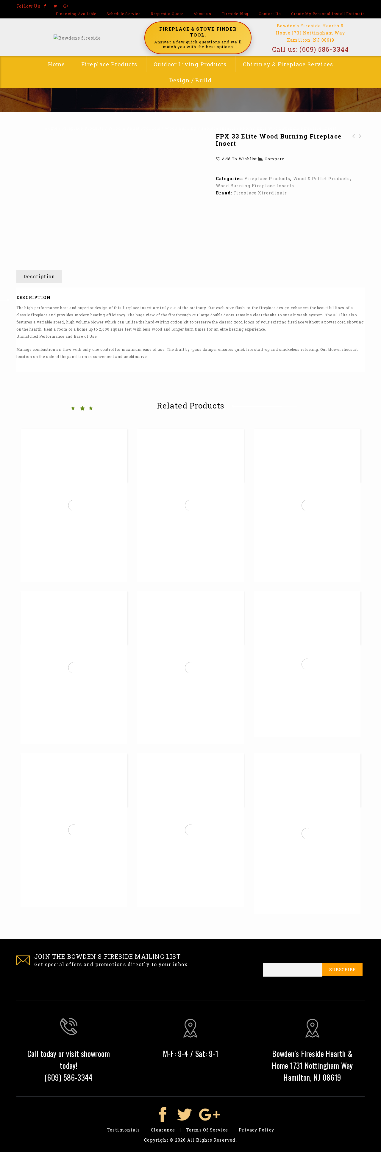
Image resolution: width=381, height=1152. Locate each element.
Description (39, 276)
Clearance (163, 1130)
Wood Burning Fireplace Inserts (200, 128)
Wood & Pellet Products (134, 128)
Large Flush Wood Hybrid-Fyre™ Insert (360, 147)
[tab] (41, 276)
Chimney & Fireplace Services (288, 64)
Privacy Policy (256, 1130)
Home (56, 64)
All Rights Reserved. (212, 1140)
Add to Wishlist (239, 158)
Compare (275, 158)
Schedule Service (123, 13)
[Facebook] (45, 6)
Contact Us (270, 13)
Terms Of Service (207, 1130)
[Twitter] (55, 6)
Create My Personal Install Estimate (328, 13)
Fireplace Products (109, 64)
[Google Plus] (66, 6)
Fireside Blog (235, 13)
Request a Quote (167, 13)
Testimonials (123, 1130)
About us (202, 13)
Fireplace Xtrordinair (260, 193)
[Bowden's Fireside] (77, 37)
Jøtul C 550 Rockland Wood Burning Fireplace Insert (353, 150)
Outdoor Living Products (190, 64)
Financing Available (76, 13)
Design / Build (190, 80)
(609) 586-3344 (324, 49)
